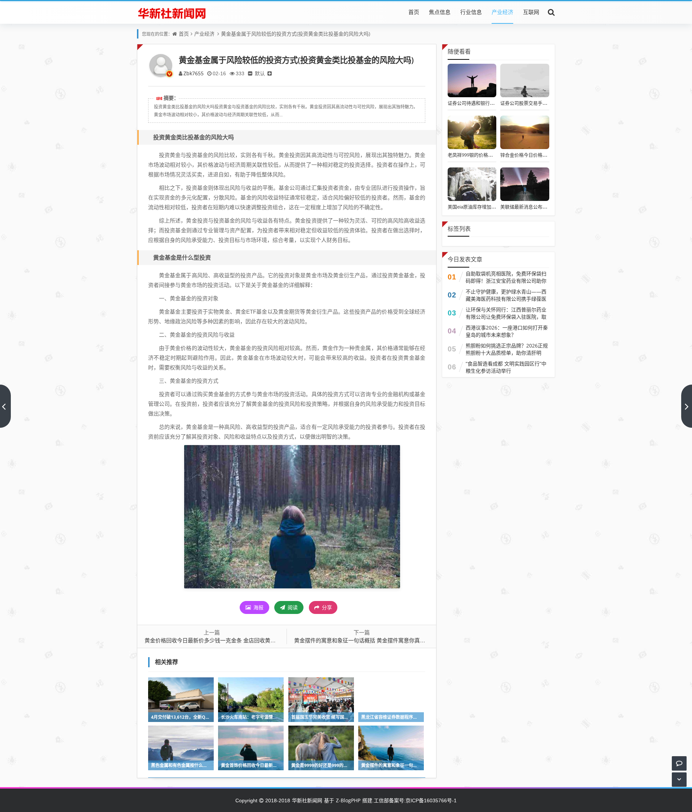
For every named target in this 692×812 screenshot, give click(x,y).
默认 (260, 73)
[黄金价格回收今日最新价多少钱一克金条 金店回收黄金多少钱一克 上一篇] (5, 406)
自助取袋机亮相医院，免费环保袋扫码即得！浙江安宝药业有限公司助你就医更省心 (506, 280)
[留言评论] (679, 763)
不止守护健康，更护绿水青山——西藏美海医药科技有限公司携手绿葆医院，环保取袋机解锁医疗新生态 (506, 298)
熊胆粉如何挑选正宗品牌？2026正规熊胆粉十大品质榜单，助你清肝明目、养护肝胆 (507, 352)
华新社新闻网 (307, 800)
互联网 (531, 11)
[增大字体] (269, 73)
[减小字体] (250, 73)
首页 (413, 11)
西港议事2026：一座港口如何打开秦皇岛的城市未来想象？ (507, 331)
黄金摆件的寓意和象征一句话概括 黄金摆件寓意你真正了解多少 (370, 640)
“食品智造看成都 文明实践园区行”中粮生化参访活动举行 (506, 367)
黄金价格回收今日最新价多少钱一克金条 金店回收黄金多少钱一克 (224, 640)
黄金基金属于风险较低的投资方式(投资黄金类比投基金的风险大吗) (295, 33)
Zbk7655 (193, 73)
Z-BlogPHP (348, 800)
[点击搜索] (551, 12)
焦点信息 (440, 11)
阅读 (292, 607)
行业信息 (471, 11)
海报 (257, 607)
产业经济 (502, 11)
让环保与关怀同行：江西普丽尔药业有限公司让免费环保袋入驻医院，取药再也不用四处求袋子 (506, 316)
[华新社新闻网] (171, 12)
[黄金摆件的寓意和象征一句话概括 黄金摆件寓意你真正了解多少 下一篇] (686, 406)
